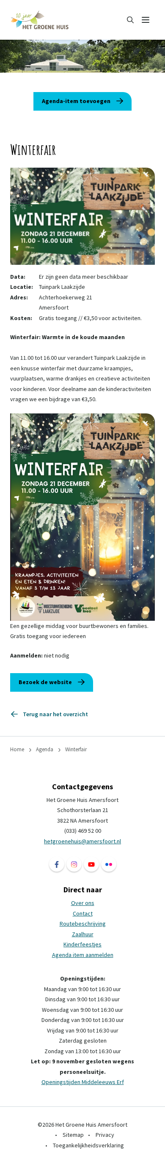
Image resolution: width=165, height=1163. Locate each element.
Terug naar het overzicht (55, 714)
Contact (83, 913)
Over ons (82, 903)
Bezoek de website (45, 682)
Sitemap (73, 1135)
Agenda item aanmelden (82, 955)
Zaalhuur (83, 934)
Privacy (105, 1135)
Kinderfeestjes (82, 944)
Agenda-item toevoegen (76, 101)
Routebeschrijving (83, 923)
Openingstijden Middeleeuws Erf (82, 1082)
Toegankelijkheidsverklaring (88, 1145)
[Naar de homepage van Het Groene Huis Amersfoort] (39, 19)
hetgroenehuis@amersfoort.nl (82, 841)
